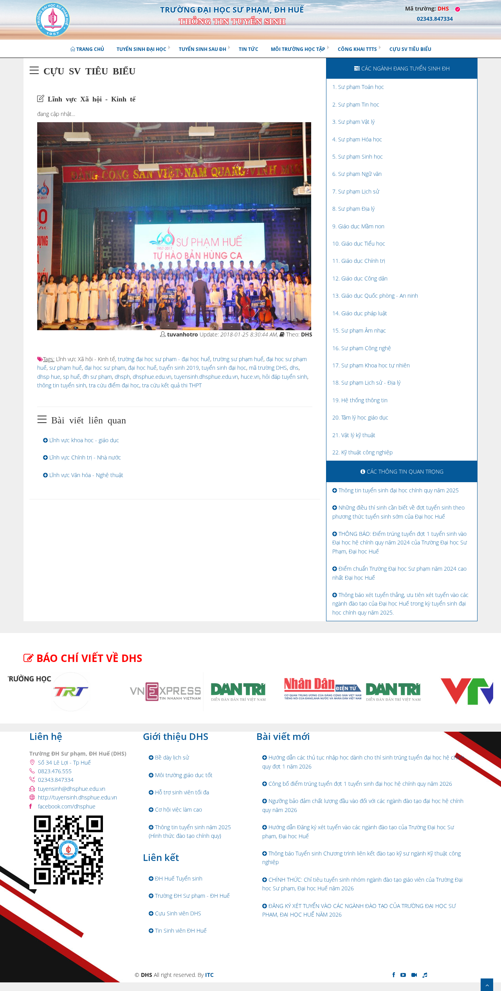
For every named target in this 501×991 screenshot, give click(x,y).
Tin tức (248, 49)
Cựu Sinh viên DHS (177, 913)
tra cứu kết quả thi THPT (172, 385)
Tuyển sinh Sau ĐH (202, 49)
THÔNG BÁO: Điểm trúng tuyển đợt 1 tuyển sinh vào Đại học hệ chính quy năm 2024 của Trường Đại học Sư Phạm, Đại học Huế (399, 542)
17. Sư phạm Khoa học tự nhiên (371, 365)
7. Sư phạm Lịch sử (355, 191)
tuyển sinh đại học (224, 367)
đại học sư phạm (105, 367)
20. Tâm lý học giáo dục (360, 417)
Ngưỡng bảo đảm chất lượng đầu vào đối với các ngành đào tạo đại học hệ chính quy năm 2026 (362, 805)
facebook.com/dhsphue (67, 806)
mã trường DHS (268, 367)
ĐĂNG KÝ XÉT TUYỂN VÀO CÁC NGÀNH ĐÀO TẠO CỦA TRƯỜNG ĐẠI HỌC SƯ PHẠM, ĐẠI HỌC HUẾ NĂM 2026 (359, 910)
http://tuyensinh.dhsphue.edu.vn (77, 797)
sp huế (71, 376)
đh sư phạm (97, 376)
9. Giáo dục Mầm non (358, 226)
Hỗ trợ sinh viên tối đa (181, 792)
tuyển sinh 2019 (179, 367)
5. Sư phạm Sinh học (357, 156)
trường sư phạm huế (238, 359)
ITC (209, 974)
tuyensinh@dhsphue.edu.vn (71, 788)
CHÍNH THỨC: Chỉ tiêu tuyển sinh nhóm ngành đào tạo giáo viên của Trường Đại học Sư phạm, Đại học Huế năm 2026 (362, 884)
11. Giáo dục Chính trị (358, 260)
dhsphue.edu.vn (152, 376)
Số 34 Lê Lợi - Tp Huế (64, 762)
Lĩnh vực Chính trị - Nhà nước (84, 457)
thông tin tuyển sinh (61, 385)
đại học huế (142, 367)
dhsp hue (48, 376)
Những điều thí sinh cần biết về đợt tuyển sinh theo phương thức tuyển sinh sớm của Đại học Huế (398, 512)
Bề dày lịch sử (171, 757)
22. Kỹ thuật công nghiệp (362, 452)
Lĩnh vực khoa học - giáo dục (83, 440)
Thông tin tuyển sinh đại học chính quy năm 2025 (398, 490)
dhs (294, 367)
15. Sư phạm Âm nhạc (359, 330)
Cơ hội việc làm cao (177, 809)
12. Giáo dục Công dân (359, 278)
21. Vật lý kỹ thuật (353, 435)
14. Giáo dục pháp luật (359, 313)
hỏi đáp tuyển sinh (284, 376)
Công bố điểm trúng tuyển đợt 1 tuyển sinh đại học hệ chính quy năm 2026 (359, 783)
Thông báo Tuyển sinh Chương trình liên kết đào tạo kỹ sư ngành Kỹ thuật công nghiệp (361, 858)
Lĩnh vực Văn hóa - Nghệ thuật (85, 475)
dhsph (122, 376)
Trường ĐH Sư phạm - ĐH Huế (191, 895)
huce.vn (250, 376)
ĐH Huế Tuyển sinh (177, 878)
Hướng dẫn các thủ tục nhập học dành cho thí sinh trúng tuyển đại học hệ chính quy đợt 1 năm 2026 (363, 762)
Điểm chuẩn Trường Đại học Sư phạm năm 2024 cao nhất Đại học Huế (399, 573)
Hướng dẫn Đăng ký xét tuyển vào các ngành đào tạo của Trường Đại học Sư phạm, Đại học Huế (358, 831)
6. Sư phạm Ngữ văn (357, 173)
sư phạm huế (65, 367)
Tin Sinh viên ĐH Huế (180, 930)
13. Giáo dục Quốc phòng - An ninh (375, 295)
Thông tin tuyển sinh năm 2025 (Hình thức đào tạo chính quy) (190, 831)
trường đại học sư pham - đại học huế (164, 359)
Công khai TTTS (357, 49)
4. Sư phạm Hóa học (357, 139)
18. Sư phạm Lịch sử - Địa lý (366, 382)
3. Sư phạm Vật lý (353, 121)
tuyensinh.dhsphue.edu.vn (206, 376)
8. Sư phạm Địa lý (353, 208)
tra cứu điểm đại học (114, 385)
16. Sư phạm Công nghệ (361, 348)
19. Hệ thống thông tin (359, 400)
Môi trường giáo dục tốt (183, 775)
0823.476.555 (55, 771)
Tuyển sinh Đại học (141, 49)
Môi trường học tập (298, 49)
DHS (443, 8)
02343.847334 (56, 779)
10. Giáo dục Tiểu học (358, 243)
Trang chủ (89, 49)
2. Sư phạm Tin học (355, 104)
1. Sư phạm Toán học (358, 86)
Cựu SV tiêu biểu (410, 49)
